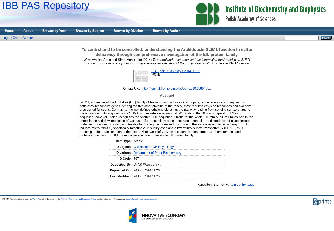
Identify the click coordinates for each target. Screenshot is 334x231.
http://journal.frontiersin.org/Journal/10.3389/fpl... (176, 88)
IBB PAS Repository (45, 5)
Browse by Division (128, 31)
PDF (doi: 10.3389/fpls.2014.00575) (176, 71)
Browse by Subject (90, 31)
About (28, 31)
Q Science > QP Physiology (154, 147)
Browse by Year (54, 31)
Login (6, 38)
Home (9, 31)
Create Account (23, 38)
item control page (242, 184)
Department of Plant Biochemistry (158, 153)
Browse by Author (166, 31)
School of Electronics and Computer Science (79, 199)
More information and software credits (141, 199)
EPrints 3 (35, 199)
